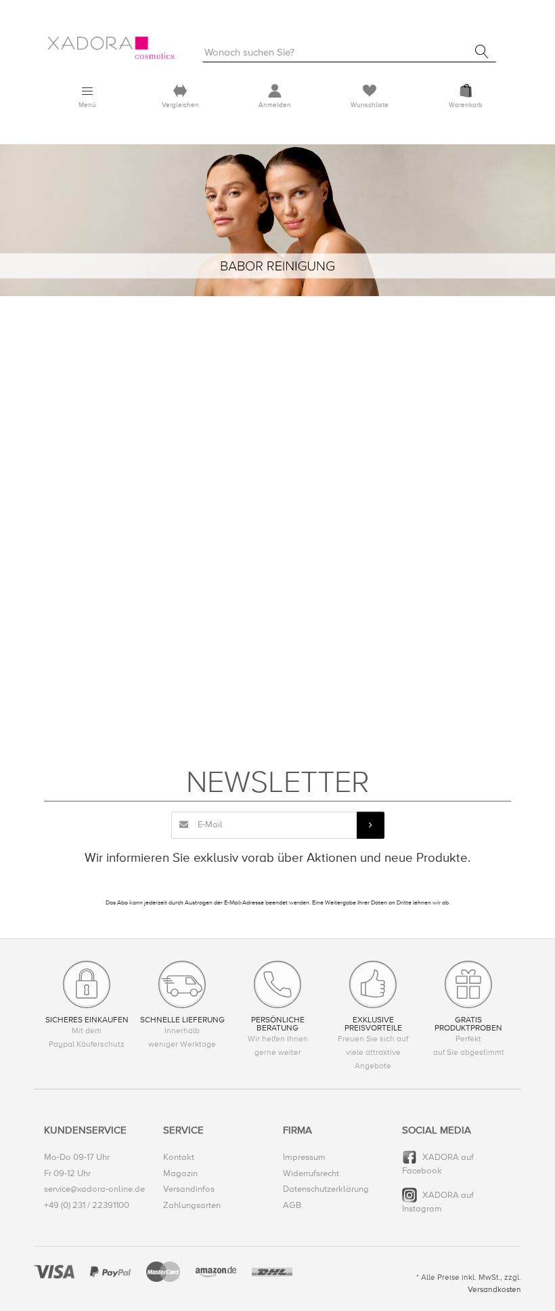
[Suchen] (481, 51)
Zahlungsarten (192, 1205)
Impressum (304, 1157)
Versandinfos (189, 1189)
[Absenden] (370, 825)
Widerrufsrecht (311, 1173)
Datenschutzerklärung (326, 1189)
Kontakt (178, 1157)
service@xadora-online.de (94, 1189)
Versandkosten (494, 1290)
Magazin (180, 1173)
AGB (292, 1205)
